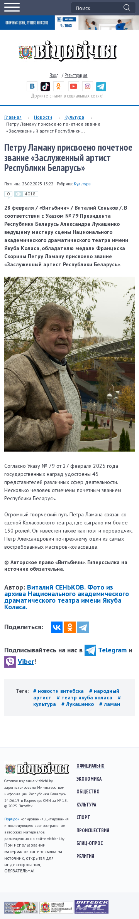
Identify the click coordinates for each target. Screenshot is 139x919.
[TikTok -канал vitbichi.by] (45, 89)
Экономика (89, 779)
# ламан (109, 704)
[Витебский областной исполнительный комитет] (57, 911)
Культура (74, 117)
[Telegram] (83, 627)
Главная (13, 117)
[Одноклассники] (70, 627)
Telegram (112, 649)
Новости (43, 117)
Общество (88, 791)
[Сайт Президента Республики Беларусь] (21, 911)
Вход (54, 75)
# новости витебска (59, 690)
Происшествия (92, 830)
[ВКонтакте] (57, 627)
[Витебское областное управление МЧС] (91, 911)
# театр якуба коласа (85, 697)
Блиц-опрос (89, 843)
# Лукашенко (78, 704)
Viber (26, 661)
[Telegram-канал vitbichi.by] (101, 89)
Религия (85, 856)
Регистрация (75, 75)
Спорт (83, 817)
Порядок (11, 819)
